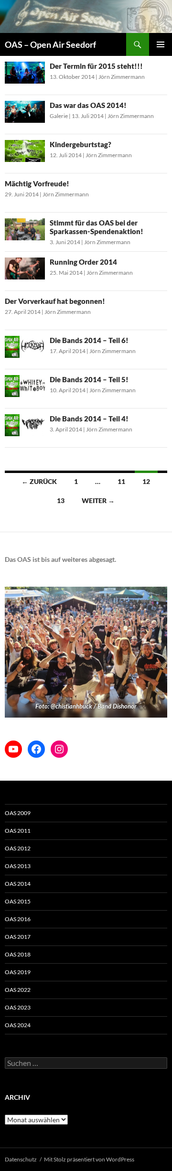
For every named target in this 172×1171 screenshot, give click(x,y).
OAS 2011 (18, 830)
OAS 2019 (18, 972)
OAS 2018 (18, 954)
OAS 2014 (18, 883)
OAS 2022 (18, 989)
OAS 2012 (18, 848)
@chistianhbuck (71, 706)
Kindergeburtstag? (80, 144)
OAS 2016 (18, 919)
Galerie (59, 115)
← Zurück (39, 481)
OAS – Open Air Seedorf (50, 44)
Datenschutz (21, 1159)
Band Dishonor (117, 706)
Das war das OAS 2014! (88, 105)
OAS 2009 (18, 812)
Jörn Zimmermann (121, 76)
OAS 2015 (18, 901)
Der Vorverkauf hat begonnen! (55, 301)
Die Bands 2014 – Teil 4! (89, 418)
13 (60, 500)
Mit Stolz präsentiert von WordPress (89, 1159)
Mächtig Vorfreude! (37, 183)
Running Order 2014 (83, 262)
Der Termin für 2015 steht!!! (96, 66)
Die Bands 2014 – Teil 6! (89, 340)
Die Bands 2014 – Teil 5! (89, 379)
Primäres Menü (160, 44)
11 (121, 481)
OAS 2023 (18, 1007)
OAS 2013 (18, 866)
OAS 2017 (18, 936)
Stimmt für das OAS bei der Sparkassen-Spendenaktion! (96, 227)
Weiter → (98, 500)
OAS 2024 (18, 1025)
